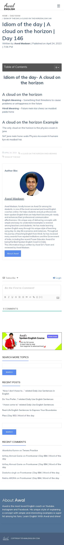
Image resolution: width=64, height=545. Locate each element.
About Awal (13, 253)
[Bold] (5, 297)
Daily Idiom (15, 16)
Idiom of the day (12, 157)
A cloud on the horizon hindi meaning (39, 154)
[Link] (33, 297)
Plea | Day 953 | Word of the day (18, 415)
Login (58, 278)
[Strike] (16, 297)
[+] (40, 297)
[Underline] (12, 297)
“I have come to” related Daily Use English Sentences (28, 404)
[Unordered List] (23, 297)
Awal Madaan (22, 43)
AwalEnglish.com (31, 538)
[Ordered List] (19, 297)
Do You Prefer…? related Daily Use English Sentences (27, 399)
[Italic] (8, 297)
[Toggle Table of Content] (55, 67)
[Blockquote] (26, 297)
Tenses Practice (30, 450)
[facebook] (52, 541)
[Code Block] (30, 297)
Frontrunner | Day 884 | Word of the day (39, 472)
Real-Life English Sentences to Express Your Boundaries (29, 410)
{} (37, 297)
